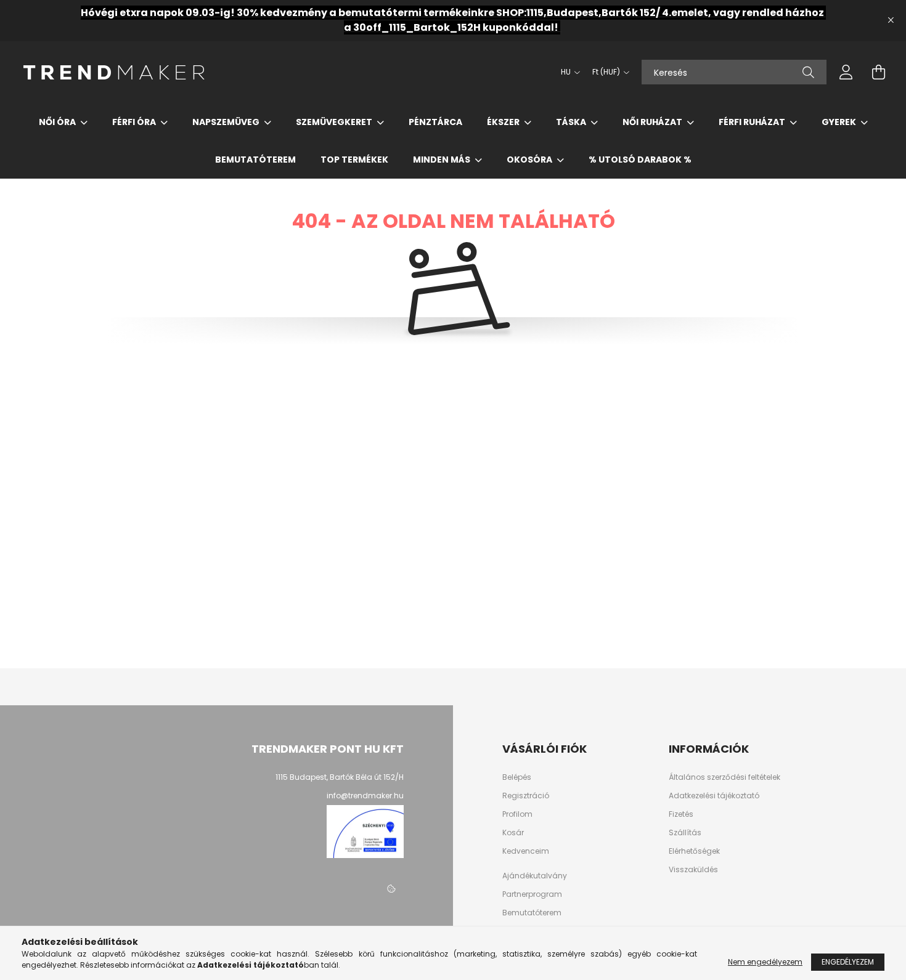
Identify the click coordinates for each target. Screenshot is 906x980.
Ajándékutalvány (534, 875)
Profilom (517, 814)
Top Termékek (354, 159)
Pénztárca (435, 122)
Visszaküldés (693, 869)
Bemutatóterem (255, 159)
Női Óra (58, 122)
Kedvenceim (525, 851)
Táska (572, 122)
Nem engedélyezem (765, 962)
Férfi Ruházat (753, 122)
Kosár (513, 832)
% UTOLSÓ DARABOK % (640, 159)
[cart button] (878, 72)
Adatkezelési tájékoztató (714, 796)
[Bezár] (890, 20)
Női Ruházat (653, 122)
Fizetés (681, 814)
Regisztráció (525, 796)
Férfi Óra (135, 122)
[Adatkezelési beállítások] (391, 889)
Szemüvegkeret (335, 122)
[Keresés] (808, 72)
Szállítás (685, 832)
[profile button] (846, 72)
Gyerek (840, 122)
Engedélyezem (848, 962)
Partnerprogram (532, 894)
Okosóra (530, 159)
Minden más (442, 159)
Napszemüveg (226, 122)
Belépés (516, 777)
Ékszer (504, 122)
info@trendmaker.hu (365, 795)
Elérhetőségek (694, 851)
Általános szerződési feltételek (724, 777)
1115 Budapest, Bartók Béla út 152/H (339, 777)
